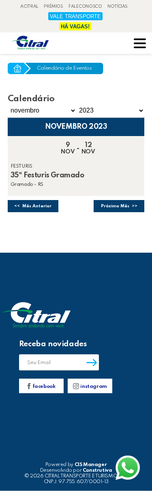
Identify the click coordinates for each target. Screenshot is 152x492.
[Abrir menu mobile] (140, 44)
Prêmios (53, 6)
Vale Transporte (75, 16)
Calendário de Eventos (64, 68)
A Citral (29, 6)
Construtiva (97, 470)
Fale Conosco (85, 6)
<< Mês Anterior (32, 206)
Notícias (117, 6)
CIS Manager (91, 464)
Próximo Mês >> (119, 206)
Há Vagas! (75, 26)
